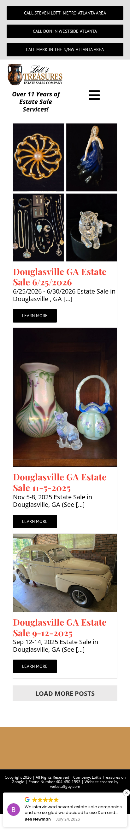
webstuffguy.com (65, 786)
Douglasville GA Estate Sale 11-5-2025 (59, 482)
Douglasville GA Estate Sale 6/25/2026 (59, 277)
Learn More (35, 315)
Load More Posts (65, 693)
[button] (126, 792)
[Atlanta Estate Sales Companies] (36, 66)
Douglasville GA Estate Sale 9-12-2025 (59, 627)
